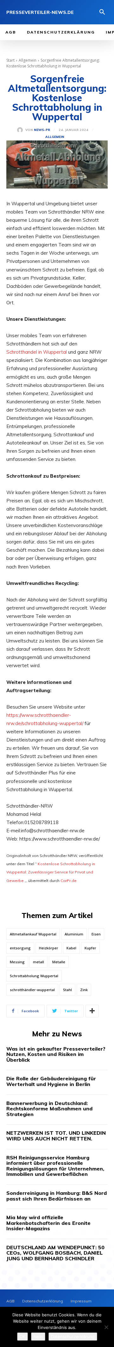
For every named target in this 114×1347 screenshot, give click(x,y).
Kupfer (90, 948)
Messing (17, 961)
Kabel (71, 948)
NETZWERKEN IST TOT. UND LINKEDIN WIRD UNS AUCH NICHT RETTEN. (56, 1136)
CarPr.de (68, 880)
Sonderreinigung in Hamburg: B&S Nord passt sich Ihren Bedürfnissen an (56, 1196)
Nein (38, 1336)
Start (10, 60)
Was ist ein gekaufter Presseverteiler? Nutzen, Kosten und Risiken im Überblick (55, 1054)
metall (38, 961)
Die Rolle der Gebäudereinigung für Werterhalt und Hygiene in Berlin (51, 1081)
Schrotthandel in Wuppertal (36, 352)
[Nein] (106, 1327)
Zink (84, 989)
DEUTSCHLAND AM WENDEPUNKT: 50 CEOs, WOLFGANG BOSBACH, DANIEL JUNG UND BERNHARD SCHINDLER (55, 1253)
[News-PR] (21, 130)
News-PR (42, 130)
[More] (92, 1011)
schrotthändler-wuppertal (32, 989)
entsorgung (20, 948)
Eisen (96, 934)
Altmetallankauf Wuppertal (33, 934)
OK (22, 1336)
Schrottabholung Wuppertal (34, 975)
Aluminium (74, 934)
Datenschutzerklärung (73, 1336)
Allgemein (27, 60)
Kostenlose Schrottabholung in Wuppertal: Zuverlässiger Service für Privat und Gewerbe (50, 872)
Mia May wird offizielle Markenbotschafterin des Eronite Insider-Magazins (48, 1223)
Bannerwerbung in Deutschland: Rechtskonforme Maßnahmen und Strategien (49, 1108)
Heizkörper (48, 948)
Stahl (67, 989)
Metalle (58, 961)
